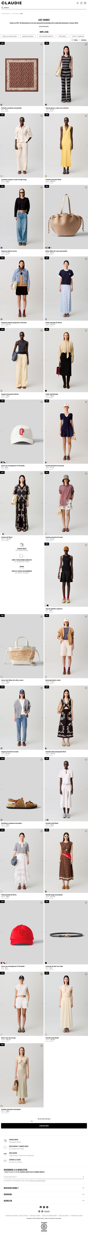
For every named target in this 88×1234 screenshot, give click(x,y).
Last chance (15, 13)
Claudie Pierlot (6, 13)
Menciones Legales (34, 1215)
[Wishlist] (42, 44)
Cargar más (44, 1126)
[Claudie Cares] (44, 1227)
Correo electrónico (10, 1177)
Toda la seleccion (9, 36)
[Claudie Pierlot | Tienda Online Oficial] (12, 3)
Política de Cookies (63, 1215)
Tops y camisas (78, 36)
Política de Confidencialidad (49, 1215)
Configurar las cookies (76, 1215)
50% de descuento (46, 36)
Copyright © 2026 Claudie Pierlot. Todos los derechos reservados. (44, 1218)
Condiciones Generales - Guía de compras (16, 1215)
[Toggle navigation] (85, 3)
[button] (78, 3)
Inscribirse (83, 1177)
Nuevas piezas (27, 36)
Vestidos (62, 36)
